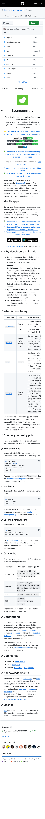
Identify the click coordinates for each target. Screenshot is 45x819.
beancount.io (20, 661)
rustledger (8, 691)
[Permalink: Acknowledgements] (2, 672)
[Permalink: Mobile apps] (2, 201)
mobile (8, 73)
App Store (18, 667)
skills (8, 78)
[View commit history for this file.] (9, 32)
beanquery (23, 689)
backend (9, 55)
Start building (9, 134)
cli (7, 60)
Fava (38, 678)
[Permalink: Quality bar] (2, 553)
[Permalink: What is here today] (2, 311)
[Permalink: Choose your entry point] (2, 435)
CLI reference (12, 540)
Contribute (20, 134)
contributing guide (28, 630)
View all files (22, 82)
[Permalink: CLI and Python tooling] (2, 519)
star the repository (22, 648)
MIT (5, 710)
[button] (39, 461)
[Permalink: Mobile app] (2, 486)
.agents (9, 38)
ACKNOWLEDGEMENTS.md (15, 699)
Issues (38, 134)
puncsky (10, 29)
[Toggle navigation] (3, 3)
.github (8, 46)
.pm (7, 51)
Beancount (20, 183)
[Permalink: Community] (2, 655)
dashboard (10, 64)
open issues (15, 633)
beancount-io (18, 10)
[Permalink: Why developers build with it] (2, 251)
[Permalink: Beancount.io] (2, 110)
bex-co (7, 10)
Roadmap (31, 134)
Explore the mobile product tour (14, 246)
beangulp (32, 689)
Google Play (29, 667)
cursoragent (21, 29)
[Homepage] (22, 3)
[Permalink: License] (2, 704)
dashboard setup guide (16, 479)
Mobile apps (35, 132)
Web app (24, 132)
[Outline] (42, 88)
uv (26, 524)
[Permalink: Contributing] (2, 616)
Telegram (16, 664)
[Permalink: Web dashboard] (2, 448)
